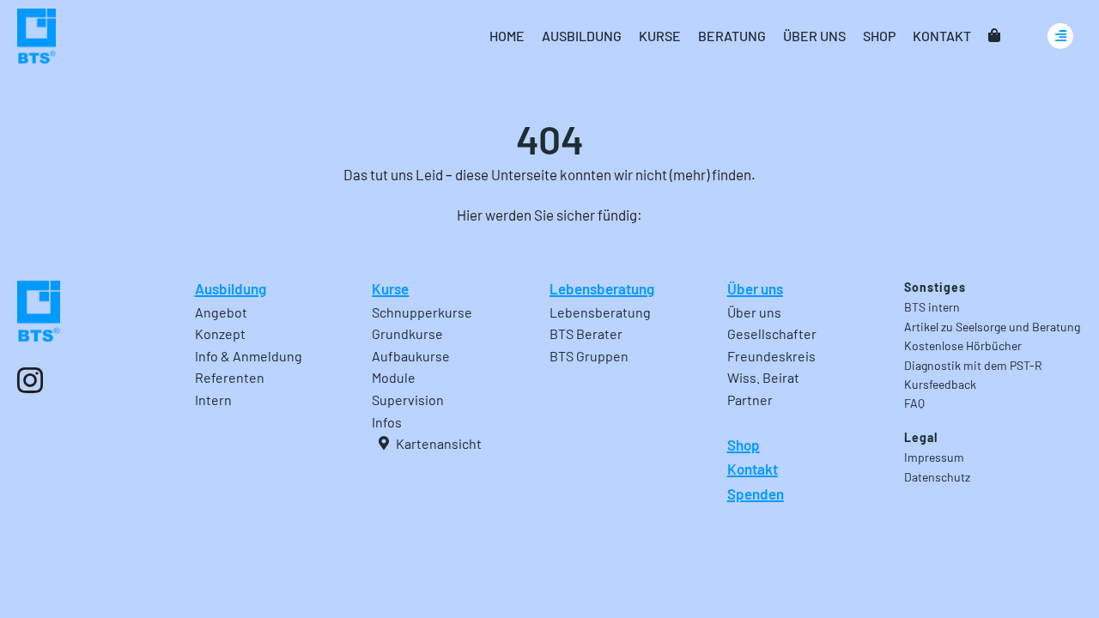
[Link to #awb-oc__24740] (1060, 36)
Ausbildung (230, 288)
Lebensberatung (602, 288)
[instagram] (30, 380)
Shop (743, 444)
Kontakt (752, 468)
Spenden (755, 493)
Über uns (755, 288)
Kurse (390, 288)
